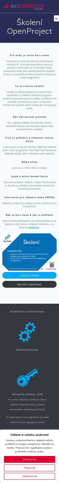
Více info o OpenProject (29, 284)
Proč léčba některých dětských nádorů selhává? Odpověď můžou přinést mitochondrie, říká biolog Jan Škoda (27, 404)
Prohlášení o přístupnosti (27, 311)
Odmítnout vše (29, 476)
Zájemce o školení (29, 275)
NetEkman (33, 227)
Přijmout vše (29, 459)
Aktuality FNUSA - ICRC (27, 394)
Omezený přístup (27, 350)
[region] (29, 456)
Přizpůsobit (29, 467)
